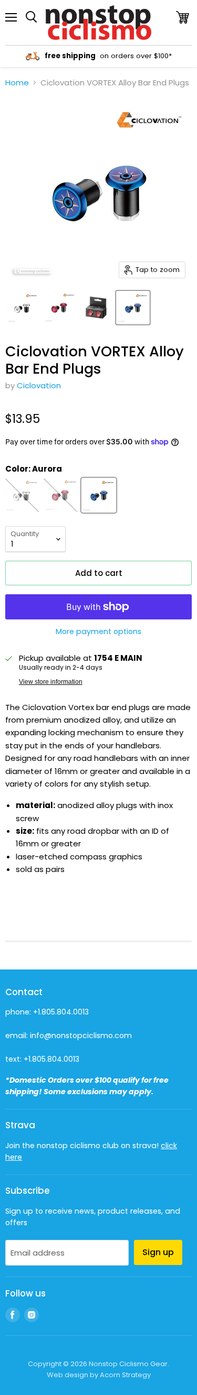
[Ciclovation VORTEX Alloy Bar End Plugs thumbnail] (22, 307)
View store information (50, 681)
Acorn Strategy (125, 1375)
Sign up (158, 1252)
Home (17, 82)
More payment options (98, 631)
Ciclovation (39, 385)
